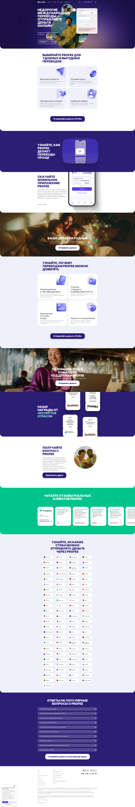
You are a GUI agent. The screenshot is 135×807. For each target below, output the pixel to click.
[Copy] (58, 709)
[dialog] (9, 795)
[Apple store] (85, 770)
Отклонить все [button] (12, 802)
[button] (9, 804)
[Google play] (93, 770)
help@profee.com (87, 30)
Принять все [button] (5, 802)
